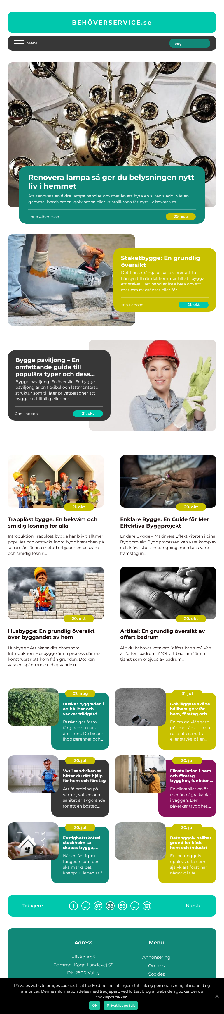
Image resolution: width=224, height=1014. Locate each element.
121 (147, 906)
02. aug (80, 693)
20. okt (191, 506)
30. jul (80, 760)
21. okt (194, 304)
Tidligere (32, 905)
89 (122, 906)
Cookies (156, 974)
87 (98, 906)
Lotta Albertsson (43, 216)
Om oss (156, 965)
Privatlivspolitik (121, 1005)
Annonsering (156, 957)
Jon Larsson (132, 304)
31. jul (187, 693)
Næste (194, 905)
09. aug (181, 216)
